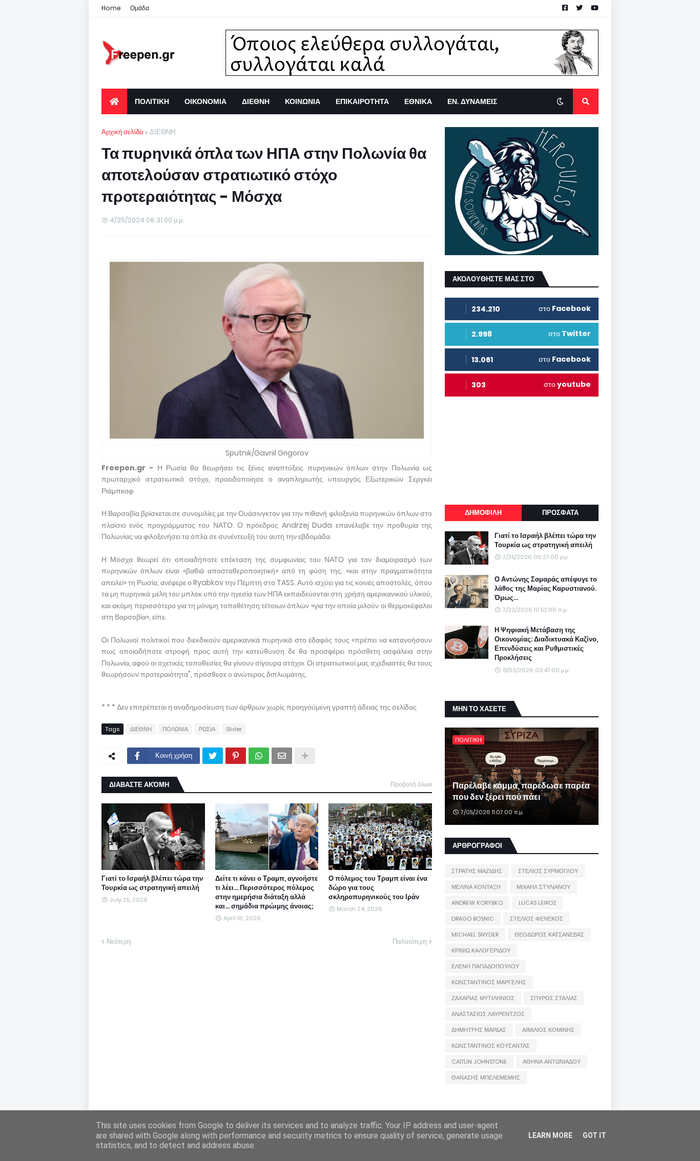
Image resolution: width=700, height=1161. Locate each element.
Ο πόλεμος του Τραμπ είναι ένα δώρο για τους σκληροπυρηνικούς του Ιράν (377, 888)
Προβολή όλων (411, 784)
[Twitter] (212, 756)
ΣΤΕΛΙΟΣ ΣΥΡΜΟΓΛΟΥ (548, 871)
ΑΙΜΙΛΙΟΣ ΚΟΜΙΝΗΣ (548, 1030)
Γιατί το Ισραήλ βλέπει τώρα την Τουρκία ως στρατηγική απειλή (152, 883)
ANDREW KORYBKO (477, 903)
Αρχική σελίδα (122, 132)
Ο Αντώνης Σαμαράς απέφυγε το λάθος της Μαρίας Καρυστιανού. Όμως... (546, 589)
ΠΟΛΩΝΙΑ (175, 729)
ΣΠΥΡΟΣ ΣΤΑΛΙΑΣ (554, 998)
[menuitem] (114, 101)
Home (111, 8)
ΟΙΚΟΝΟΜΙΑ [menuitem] (205, 101)
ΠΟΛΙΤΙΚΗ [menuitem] (152, 101)
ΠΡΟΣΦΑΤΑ (560, 512)
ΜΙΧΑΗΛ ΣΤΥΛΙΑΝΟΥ (543, 887)
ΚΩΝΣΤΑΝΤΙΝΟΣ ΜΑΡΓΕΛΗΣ (488, 982)
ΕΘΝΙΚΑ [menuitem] (418, 101)
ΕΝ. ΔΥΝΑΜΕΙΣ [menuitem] (472, 101)
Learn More (550, 1135)
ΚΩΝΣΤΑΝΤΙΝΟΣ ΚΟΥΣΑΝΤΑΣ (490, 1046)
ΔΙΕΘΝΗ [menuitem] (256, 101)
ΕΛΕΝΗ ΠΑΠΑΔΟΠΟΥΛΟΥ (485, 966)
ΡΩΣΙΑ (207, 729)
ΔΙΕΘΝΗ (162, 132)
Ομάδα (139, 8)
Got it (594, 1135)
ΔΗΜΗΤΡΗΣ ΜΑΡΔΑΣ (478, 1030)
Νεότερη (119, 941)
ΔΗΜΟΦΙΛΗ (483, 512)
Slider (234, 729)
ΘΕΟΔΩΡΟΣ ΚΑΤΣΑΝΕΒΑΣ (549, 934)
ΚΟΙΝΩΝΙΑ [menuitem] (302, 101)
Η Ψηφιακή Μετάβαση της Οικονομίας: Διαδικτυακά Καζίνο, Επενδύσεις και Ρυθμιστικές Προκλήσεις (546, 644)
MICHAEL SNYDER (475, 934)
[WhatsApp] (259, 756)
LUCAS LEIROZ (538, 903)
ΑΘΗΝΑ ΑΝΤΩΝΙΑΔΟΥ (552, 1062)
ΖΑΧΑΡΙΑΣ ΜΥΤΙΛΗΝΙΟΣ (482, 998)
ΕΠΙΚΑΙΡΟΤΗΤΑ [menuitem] (362, 101)
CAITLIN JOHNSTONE (479, 1062)
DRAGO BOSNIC (472, 919)
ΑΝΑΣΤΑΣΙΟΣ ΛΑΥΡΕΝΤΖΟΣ (488, 1014)
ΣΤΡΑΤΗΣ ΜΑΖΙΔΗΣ (476, 871)
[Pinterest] (235, 756)
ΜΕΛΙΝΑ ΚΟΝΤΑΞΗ (476, 887)
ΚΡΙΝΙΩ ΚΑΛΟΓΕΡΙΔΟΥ (480, 950)
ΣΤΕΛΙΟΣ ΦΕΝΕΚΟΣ (536, 919)
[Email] (282, 756)
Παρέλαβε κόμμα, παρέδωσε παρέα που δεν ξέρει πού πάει (521, 791)
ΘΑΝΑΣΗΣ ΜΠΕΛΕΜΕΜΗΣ (485, 1077)
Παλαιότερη (410, 941)
